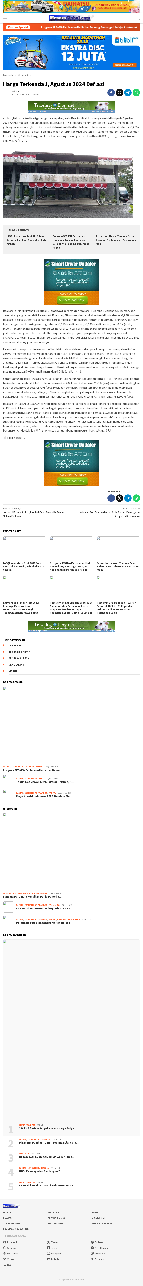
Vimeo (10, 1259)
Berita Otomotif (19, 652)
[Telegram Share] (128, 92)
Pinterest (99, 1242)
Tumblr (54, 1248)
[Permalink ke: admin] (6, 92)
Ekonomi (16, 766)
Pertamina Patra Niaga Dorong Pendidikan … (44, 922)
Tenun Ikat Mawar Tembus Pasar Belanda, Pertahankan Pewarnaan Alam (116, 239)
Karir (95, 1212)
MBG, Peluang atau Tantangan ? (39, 1171)
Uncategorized (27, 1125)
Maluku (39, 766)
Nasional (62, 919)
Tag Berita (15, 645)
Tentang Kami (11, 1223)
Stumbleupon (102, 1248)
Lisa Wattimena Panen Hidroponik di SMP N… (44, 908)
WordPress (12, 1253)
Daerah (6, 766)
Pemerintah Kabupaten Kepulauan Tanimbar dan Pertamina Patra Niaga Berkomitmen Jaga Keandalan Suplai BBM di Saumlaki (71, 607)
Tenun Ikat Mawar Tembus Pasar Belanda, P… (45, 782)
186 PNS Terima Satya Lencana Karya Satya (46, 1128)
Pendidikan (42, 893)
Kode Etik (53, 1212)
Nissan (13, 671)
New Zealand (16, 664)
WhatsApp (12, 1248)
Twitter (54, 1242)
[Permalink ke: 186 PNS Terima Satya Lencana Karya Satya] (71, 1030)
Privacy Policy (56, 1217)
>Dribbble (100, 1253)
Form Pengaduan (102, 1223)
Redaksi (7, 1217)
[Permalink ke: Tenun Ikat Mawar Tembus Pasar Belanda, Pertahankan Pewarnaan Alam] (118, 548)
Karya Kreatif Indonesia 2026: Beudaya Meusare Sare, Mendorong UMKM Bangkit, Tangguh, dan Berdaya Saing (21, 607)
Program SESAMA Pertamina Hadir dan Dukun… (33, 770)
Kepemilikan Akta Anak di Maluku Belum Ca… (47, 1185)
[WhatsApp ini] (136, 92)
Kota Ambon (28, 766)
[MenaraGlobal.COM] (71, 17)
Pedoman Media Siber (16, 1228)
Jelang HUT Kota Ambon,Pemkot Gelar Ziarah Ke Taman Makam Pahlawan (33, 512)
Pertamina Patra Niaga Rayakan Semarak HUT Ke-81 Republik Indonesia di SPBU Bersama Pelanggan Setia (116, 607)
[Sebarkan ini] (111, 92)
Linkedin (55, 1259)
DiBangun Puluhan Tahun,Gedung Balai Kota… (49, 1142)
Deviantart (100, 1259)
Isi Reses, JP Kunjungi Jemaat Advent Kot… (46, 1157)
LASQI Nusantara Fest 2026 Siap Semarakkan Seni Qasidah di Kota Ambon (27, 239)
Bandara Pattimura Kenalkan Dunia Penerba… (32, 896)
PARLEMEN (24, 1153)
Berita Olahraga (19, 658)
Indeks (7, 1212)
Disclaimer (98, 1217)
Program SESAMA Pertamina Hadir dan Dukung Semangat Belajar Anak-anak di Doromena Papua (73, 27)
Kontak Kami (55, 1223)
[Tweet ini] (119, 92)
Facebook (12, 1242)
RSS (9, 1264)
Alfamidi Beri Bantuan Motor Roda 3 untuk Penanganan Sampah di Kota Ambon (110, 512)
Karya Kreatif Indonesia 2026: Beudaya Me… (44, 796)
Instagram (56, 1253)
